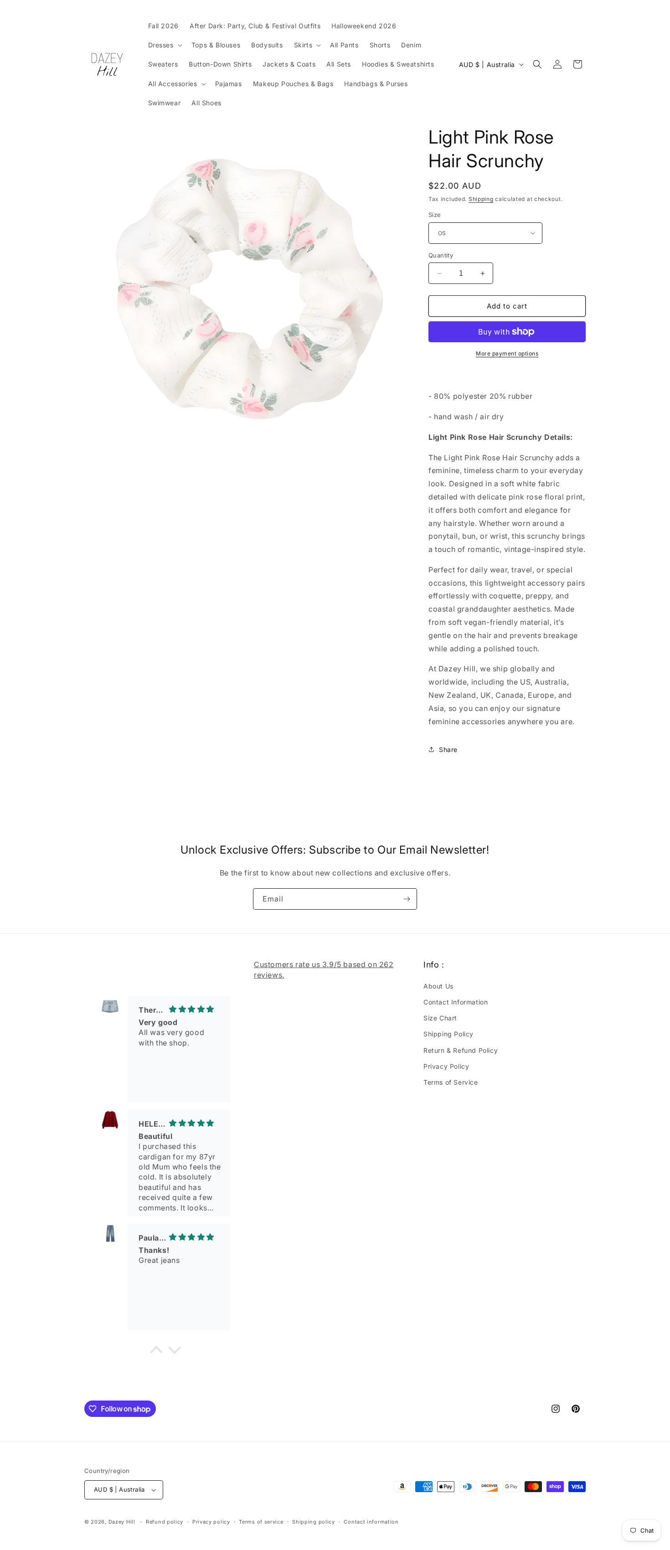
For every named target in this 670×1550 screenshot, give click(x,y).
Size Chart (440, 1018)
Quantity (440, 255)
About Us (438, 986)
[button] (164, 45)
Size (434, 214)
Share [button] (448, 749)
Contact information (371, 1522)
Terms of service (261, 1522)
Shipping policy (313, 1522)
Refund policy (164, 1522)
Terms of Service (450, 1082)
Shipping (481, 199)
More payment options (507, 353)
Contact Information (455, 1002)
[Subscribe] (407, 899)
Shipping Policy (448, 1034)
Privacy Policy (446, 1066)
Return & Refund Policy (460, 1050)
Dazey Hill (121, 1522)
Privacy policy (211, 1522)
